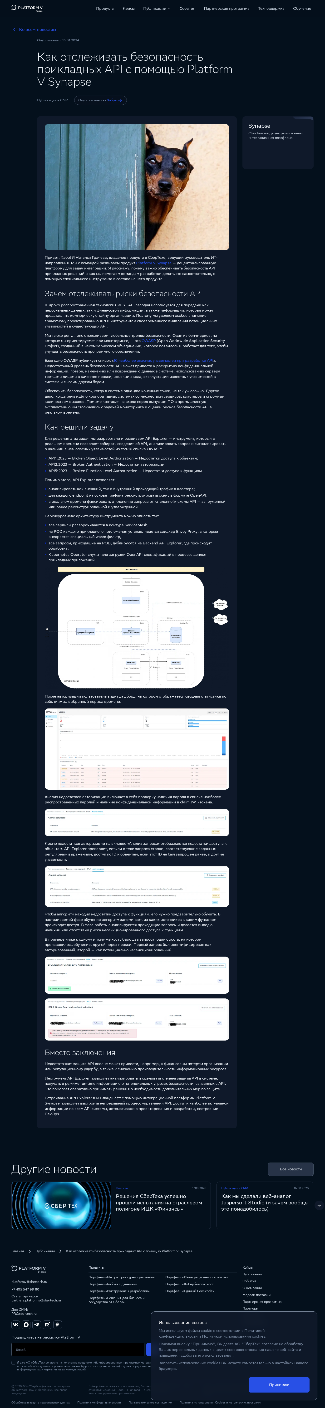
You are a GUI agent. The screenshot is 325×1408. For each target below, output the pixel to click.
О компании (252, 1288)
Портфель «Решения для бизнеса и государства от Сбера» (116, 1300)
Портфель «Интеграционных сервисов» (196, 1277)
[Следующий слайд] (319, 1205)
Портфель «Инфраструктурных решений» (122, 1277)
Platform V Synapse (154, 263)
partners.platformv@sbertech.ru (36, 1300)
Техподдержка (271, 8)
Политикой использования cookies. (234, 1336)
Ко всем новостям (37, 29)
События (187, 8)
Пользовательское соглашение (150, 1402)
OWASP (149, 340)
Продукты (105, 8)
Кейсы (129, 8)
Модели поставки (256, 1295)
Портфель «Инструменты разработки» (119, 1291)
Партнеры (250, 1308)
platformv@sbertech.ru (29, 1282)
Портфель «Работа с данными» (113, 1284)
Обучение (302, 8)
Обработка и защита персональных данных (40, 1402)
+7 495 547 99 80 (25, 1289)
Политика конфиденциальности (99, 1402)
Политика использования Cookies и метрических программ (220, 1402)
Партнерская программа (227, 8)
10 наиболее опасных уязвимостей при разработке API (163, 360)
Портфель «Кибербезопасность (190, 1284)
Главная (17, 1251)
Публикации (45, 1251)
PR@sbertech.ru (24, 1313)
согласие (52, 1362)
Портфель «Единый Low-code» (189, 1291)
